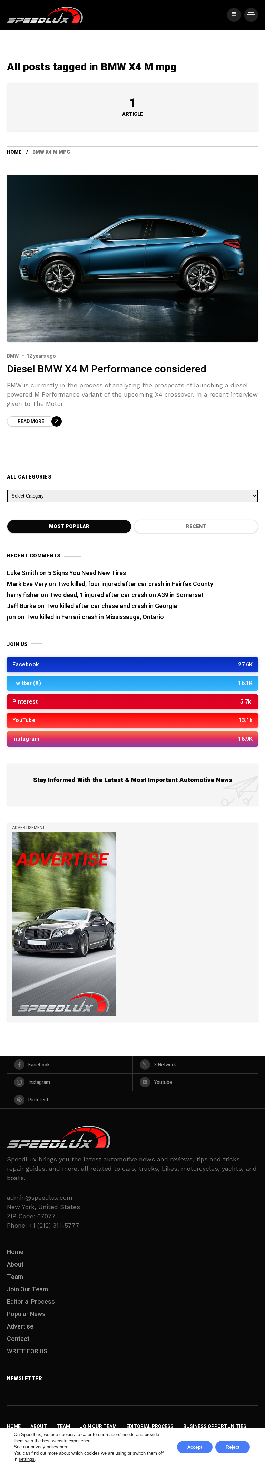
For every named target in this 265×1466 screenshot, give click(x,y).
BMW (13, 356)
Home (14, 152)
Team (15, 1277)
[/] (234, 15)
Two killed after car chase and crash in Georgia (111, 606)
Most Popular (69, 526)
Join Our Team (27, 1289)
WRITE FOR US (27, 1351)
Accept (194, 1447)
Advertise (20, 1326)
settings (27, 1459)
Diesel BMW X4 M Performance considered (106, 369)
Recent (196, 526)
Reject (232, 1447)
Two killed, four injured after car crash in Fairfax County (135, 584)
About (15, 1264)
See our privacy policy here (41, 1446)
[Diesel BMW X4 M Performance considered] (132, 258)
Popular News (26, 1314)
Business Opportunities (214, 1426)
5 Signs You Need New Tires (87, 573)
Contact (18, 1339)
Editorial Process (31, 1301)
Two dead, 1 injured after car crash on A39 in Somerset (126, 595)
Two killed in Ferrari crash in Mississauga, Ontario (95, 617)
